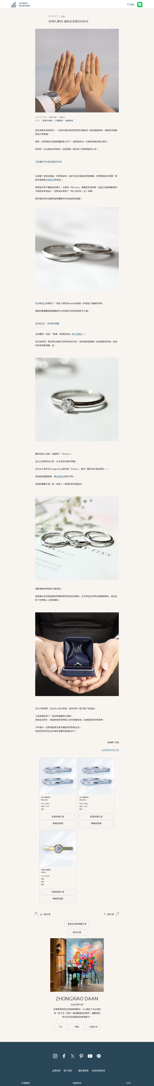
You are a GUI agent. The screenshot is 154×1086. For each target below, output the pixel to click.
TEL (61, 1026)
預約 (77, 1026)
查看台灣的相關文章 (77, 923)
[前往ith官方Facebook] (64, 1056)
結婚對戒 (50, 179)
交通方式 (93, 1026)
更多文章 (77, 932)
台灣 (63, 16)
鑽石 (44, 303)
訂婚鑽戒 (78, 333)
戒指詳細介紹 (58, 816)
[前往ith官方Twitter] (72, 1056)
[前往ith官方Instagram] (55, 1056)
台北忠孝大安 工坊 (110, 749)
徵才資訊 (68, 1070)
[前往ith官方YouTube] (90, 1056)
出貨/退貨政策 (98, 1070)
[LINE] (139, 4)
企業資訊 (56, 1070)
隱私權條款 (83, 1070)
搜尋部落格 (58, 823)
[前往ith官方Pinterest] (81, 1056)
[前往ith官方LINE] (98, 1056)
